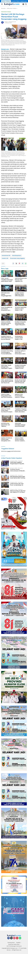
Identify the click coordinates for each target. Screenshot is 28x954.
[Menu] (2, 4)
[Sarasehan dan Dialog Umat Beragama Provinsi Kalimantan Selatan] (7, 346)
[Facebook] (8, 938)
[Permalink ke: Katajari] (2, 22)
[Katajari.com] (12, 4)
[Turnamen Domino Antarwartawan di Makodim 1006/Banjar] (5, 470)
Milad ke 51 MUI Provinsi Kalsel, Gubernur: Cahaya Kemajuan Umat (19, 396)
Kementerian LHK (12, 21)
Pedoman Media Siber (14, 944)
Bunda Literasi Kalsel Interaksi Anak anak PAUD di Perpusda (20, 381)
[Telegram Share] (22, 263)
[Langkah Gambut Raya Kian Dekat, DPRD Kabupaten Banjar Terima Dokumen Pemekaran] (21, 288)
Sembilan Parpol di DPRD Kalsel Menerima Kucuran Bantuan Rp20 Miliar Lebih (7, 338)
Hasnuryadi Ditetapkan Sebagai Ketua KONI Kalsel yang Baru (20, 425)
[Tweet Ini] (16, 263)
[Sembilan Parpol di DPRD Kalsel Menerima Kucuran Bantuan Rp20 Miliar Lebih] (7, 331)
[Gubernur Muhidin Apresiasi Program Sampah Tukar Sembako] (7, 317)
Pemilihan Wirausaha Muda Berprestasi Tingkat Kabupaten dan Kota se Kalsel (20, 323)
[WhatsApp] (20, 938)
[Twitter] (11, 938)
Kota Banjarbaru (16, 255)
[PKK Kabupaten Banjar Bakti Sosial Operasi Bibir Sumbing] (5, 478)
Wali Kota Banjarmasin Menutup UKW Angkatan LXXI (21, 280)
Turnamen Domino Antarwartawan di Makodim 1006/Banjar (17, 470)
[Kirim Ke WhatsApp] (25, 263)
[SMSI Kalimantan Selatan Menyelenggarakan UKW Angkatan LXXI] (7, 288)
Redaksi (18, 942)
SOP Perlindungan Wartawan (14, 946)
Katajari (6, 21)
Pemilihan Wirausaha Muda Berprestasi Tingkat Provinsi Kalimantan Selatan (20, 367)
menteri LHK (5, 258)
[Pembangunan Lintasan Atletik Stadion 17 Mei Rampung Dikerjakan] (21, 331)
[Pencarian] (26, 4)
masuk (8, 451)
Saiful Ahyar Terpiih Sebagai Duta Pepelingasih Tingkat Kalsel (6, 367)
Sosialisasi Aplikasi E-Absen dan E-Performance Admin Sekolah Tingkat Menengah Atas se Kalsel (20, 352)
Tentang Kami (11, 942)
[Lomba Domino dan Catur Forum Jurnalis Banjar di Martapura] (5, 485)
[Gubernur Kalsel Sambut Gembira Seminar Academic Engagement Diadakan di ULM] (21, 433)
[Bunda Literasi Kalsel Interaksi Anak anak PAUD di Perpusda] (21, 375)
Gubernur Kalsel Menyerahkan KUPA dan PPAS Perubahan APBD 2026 (6, 396)
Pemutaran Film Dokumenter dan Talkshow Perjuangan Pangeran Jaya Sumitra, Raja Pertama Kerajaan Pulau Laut (7, 425)
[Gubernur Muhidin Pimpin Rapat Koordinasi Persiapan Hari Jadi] (7, 404)
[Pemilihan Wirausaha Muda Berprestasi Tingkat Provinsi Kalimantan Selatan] (21, 360)
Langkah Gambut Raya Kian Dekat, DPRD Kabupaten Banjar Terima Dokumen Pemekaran (20, 294)
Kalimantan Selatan (6, 11)
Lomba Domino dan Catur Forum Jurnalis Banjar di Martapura (17, 484)
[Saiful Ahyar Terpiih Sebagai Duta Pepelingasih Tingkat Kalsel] (7, 360)
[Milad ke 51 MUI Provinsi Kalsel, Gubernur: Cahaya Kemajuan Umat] (21, 389)
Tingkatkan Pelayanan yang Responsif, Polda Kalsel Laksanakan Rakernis (21, 410)
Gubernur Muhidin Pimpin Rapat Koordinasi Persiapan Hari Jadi (6, 410)
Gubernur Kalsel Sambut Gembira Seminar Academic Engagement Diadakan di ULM (20, 439)
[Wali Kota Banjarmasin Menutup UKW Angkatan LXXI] (21, 273)
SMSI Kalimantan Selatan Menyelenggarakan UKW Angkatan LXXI (6, 294)
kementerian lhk (6, 255)
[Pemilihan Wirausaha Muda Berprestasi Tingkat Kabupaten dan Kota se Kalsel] (21, 317)
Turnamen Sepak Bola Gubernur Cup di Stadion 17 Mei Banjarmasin (20, 309)
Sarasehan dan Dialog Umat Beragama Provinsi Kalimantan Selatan (7, 352)
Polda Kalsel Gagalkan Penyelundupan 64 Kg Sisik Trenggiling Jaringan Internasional (17, 463)
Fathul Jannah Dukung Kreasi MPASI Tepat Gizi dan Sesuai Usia (7, 381)
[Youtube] (17, 938)
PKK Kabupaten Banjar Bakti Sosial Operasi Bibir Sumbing (17, 477)
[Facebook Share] (13, 263)
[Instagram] (14, 938)
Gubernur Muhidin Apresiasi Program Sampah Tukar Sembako (6, 323)
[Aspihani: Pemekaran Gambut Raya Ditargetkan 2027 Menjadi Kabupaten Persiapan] (7, 433)
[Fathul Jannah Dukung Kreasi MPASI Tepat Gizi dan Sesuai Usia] (7, 375)
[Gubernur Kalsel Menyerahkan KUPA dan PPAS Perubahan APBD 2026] (7, 389)
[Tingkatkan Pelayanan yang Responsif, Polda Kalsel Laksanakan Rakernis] (21, 404)
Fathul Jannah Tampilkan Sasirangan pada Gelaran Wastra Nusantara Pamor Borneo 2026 (7, 280)
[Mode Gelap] (23, 4)
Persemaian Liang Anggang (17, 258)
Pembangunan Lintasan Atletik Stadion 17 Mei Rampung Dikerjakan (20, 338)
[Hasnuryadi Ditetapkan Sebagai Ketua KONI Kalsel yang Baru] (21, 418)
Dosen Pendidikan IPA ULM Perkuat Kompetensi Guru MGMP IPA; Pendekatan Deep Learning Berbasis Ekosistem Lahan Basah (7, 309)
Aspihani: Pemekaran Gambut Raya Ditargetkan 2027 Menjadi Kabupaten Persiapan (6, 439)
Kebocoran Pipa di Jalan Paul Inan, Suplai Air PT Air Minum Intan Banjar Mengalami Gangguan (17, 491)
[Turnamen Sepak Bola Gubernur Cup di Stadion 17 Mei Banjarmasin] (21, 302)
